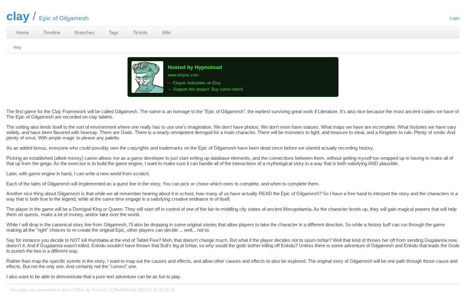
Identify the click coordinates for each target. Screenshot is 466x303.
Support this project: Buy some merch (208, 89)
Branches (84, 32)
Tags (114, 32)
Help (17, 47)
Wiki (166, 32)
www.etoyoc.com (183, 75)
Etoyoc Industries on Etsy (197, 83)
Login (455, 18)
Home (22, 32)
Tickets (140, 32)
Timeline (51, 32)
